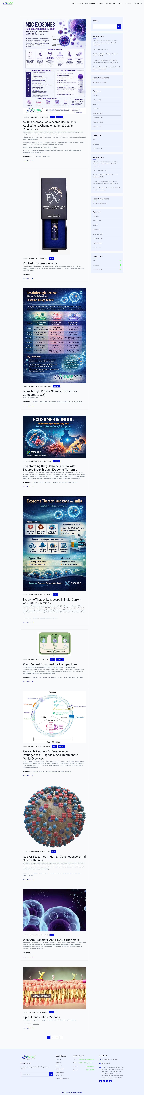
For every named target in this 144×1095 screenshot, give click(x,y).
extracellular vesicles (64, 401)
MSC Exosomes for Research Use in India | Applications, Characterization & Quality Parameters (105, 43)
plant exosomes (73, 677)
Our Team (100, 3)
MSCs (48, 156)
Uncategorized (97, 148)
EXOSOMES (59, 117)
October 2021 (97, 126)
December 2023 (97, 113)
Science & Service (90, 3)
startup (30, 875)
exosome (39, 156)
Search (96, 20)
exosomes (48, 482)
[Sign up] (51, 1074)
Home (74, 3)
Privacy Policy (60, 1072)
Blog (114, 3)
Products (120, 3)
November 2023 (97, 118)
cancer (35, 482)
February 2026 (97, 100)
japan (25, 875)
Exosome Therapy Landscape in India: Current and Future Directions (106, 68)
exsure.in (32, 935)
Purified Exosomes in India (100, 49)
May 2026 (96, 95)
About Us (80, 3)
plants (81, 677)
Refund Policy (60, 1075)
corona (35, 771)
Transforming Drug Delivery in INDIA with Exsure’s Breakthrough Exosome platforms (105, 61)
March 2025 (96, 109)
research (79, 401)
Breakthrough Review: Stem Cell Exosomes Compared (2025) (105, 55)
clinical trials (43, 873)
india (44, 156)
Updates (107, 3)
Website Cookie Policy (62, 1078)
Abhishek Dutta (34, 117)
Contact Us (128, 3)
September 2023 (98, 122)
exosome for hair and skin (48, 401)
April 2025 (96, 104)
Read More (27, 161)
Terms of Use (59, 1069)
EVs (34, 156)
